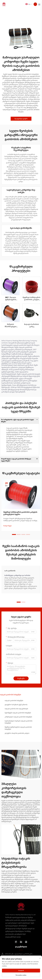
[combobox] (9, 640)
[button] (14, 534)
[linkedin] (21, 941)
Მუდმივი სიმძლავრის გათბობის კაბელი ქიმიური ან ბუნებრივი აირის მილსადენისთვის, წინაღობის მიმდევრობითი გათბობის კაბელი (31, 298)
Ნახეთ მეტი (7, 526)
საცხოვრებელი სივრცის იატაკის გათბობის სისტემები (18, 722)
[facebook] (15, 941)
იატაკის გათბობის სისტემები (14, 700)
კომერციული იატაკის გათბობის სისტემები (18, 717)
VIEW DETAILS (10, 286)
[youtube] (26, 941)
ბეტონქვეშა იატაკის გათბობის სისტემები (18, 713)
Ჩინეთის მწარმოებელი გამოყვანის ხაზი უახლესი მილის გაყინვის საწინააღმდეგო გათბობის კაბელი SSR (10, 325)
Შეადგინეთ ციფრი (21, 119)
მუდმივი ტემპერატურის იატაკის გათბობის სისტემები (18, 728)
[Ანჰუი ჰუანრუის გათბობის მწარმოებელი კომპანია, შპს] (3, 4)
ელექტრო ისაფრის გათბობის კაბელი (17, 733)
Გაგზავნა (21, 678)
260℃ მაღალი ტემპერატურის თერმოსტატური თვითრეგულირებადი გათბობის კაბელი (10, 298)
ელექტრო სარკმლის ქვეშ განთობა (16, 704)
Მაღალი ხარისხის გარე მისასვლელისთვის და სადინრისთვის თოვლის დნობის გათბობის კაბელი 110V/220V (31, 325)
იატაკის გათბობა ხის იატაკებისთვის (16, 709)
